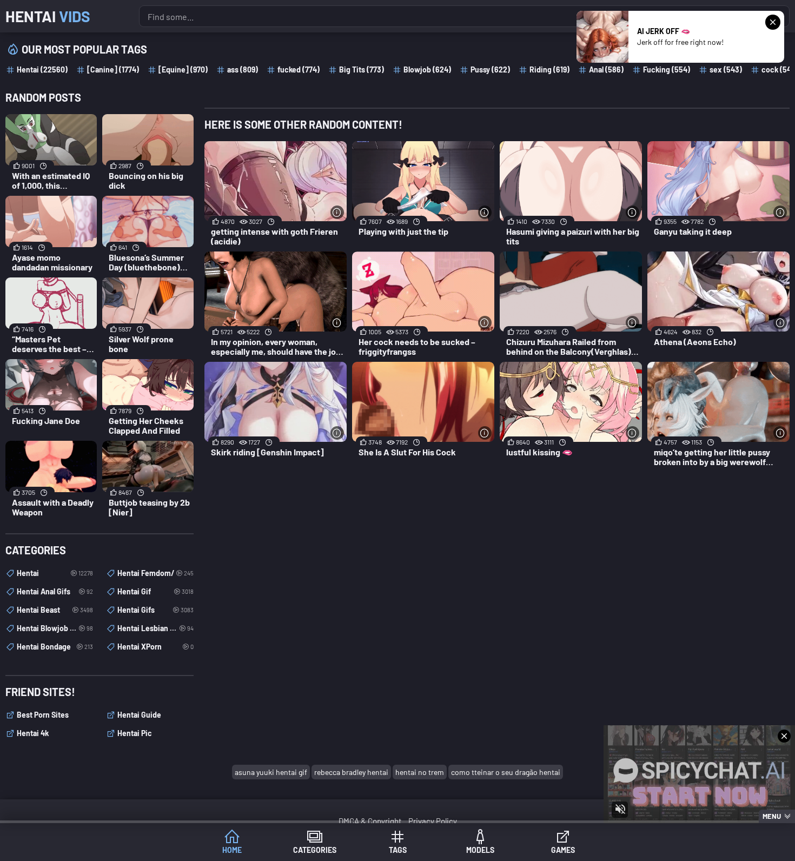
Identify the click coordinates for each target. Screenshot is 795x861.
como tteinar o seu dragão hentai (505, 772)
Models (480, 850)
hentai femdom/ (155, 573)
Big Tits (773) (361, 69)
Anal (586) (606, 69)
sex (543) (726, 69)
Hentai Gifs (155, 609)
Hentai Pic (134, 733)
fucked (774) (298, 69)
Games (563, 850)
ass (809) (242, 69)
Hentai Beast (55, 609)
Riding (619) (549, 69)
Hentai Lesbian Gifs (155, 628)
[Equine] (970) (183, 69)
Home (232, 850)
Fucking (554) (666, 69)
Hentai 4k (33, 733)
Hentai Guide (139, 714)
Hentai (47, 16)
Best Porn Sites (43, 714)
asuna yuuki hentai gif (271, 772)
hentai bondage (55, 646)
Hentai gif (155, 591)
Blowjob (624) (427, 69)
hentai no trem (419, 772)
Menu (772, 816)
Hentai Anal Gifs (55, 591)
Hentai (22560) (42, 69)
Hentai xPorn (155, 646)
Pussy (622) (490, 69)
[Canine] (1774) (113, 69)
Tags (398, 850)
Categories (314, 850)
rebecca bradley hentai (351, 772)
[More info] (337, 212)
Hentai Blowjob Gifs (55, 628)
